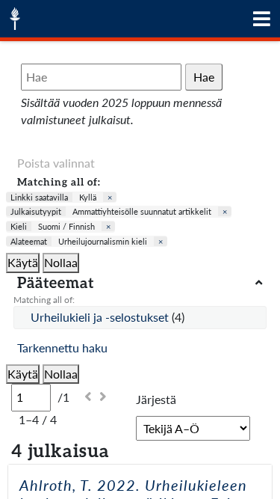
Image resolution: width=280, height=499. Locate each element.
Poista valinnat (56, 163)
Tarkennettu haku (62, 347)
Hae (203, 77)
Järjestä (156, 399)
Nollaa (61, 262)
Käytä (22, 262)
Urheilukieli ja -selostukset (101, 317)
